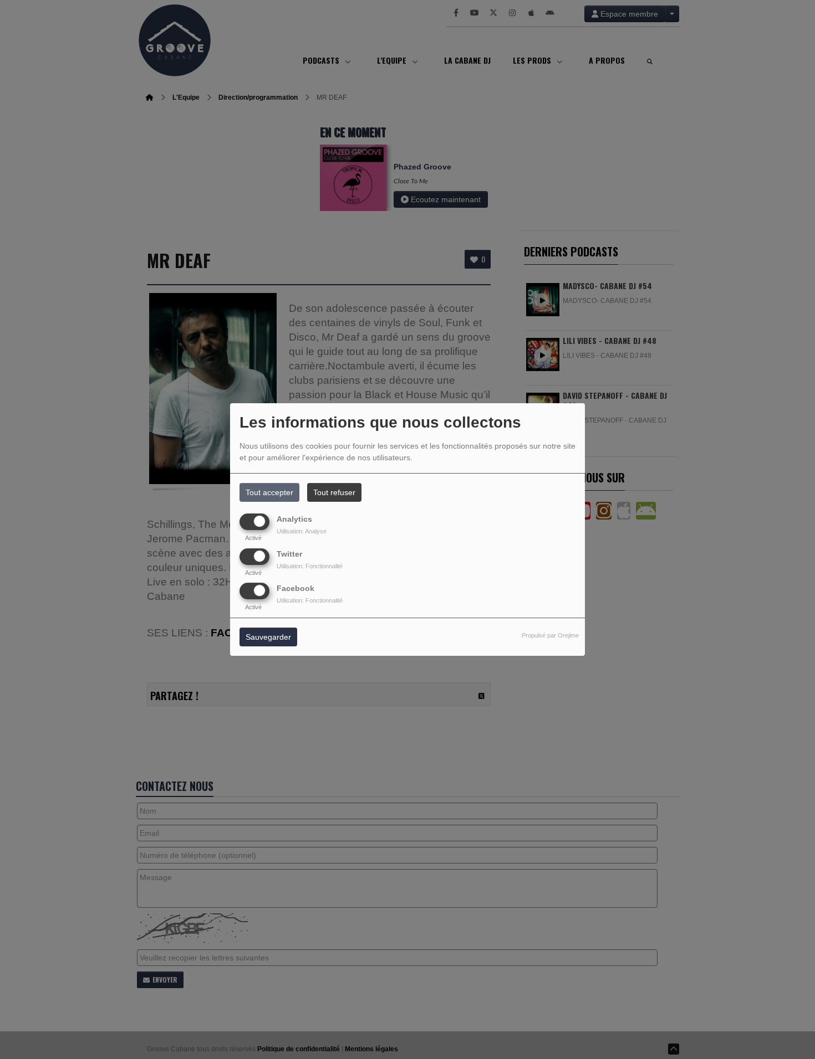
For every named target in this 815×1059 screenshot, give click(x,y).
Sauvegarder (268, 637)
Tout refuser (334, 492)
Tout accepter (269, 492)
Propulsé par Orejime (550, 635)
